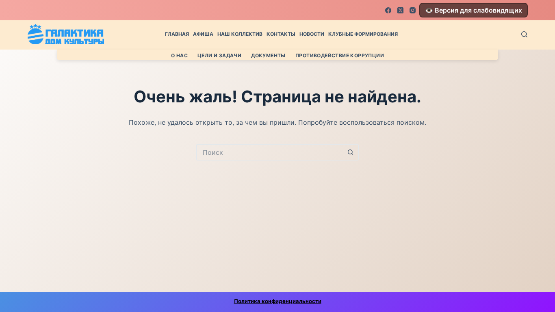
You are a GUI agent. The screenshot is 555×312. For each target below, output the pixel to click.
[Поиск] (524, 34)
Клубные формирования (363, 34)
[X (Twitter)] (400, 10)
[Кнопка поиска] (351, 152)
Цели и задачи (219, 55)
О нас (179, 55)
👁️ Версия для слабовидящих (473, 10)
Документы (268, 55)
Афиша (203, 34)
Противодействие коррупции (339, 55)
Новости (311, 34)
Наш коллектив (239, 34)
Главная (177, 34)
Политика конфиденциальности (277, 301)
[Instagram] (413, 10)
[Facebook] (388, 10)
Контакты (281, 34)
